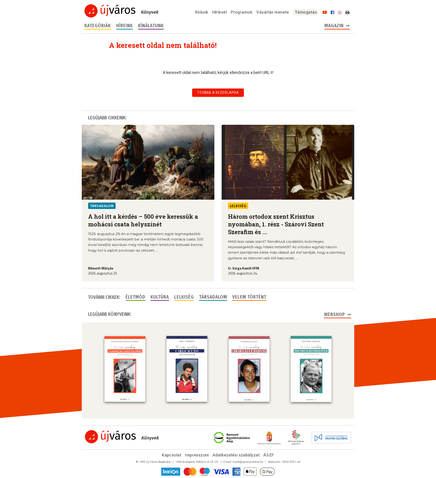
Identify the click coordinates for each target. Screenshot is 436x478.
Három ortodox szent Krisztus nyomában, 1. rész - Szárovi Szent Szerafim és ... (276, 224)
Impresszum (197, 455)
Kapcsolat (171, 455)
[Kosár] (347, 12)
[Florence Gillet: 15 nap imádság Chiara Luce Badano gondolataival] (249, 369)
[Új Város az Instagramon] (340, 12)
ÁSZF (268, 455)
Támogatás (306, 12)
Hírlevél (219, 12)
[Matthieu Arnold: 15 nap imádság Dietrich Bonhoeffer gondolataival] (311, 369)
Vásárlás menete (272, 12)
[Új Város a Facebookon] (332, 12)
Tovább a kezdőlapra (218, 92)
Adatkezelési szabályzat (236, 455)
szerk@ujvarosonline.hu (248, 461)
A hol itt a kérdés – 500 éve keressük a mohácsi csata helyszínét (143, 220)
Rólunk (201, 12)
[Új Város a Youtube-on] (324, 12)
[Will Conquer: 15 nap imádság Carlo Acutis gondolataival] (186, 369)
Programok (241, 12)
